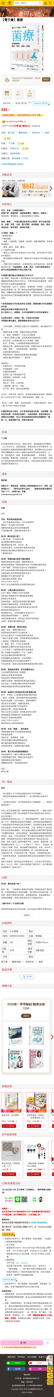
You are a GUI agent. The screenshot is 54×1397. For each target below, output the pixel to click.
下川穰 (11, 143)
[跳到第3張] (44, 196)
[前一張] (3, 189)
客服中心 (42, 1357)
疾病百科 (36, 133)
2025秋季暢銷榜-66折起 (12, 164)
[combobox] (26, 3)
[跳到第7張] (51, 196)
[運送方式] (50, 1382)
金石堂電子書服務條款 (37, 1222)
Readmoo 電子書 (40, 103)
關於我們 (11, 1357)
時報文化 (14, 148)
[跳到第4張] (46, 196)
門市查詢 (21, 1357)
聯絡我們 (27, 1375)
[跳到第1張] (41, 196)
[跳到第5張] (48, 196)
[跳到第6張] (49, 196)
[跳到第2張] (42, 196)
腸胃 (47, 133)
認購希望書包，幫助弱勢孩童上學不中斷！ (22, 115)
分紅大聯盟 (32, 1357)
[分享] (50, 1375)
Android (24, 1263)
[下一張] (51, 189)
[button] (3, 3)
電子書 (11, 133)
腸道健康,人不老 (19, 158)
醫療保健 (23, 133)
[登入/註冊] (46, 3)
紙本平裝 (6, 103)
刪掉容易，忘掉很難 (10, 1115)
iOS (17, 1263)
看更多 (46, 79)
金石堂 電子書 (20, 103)
